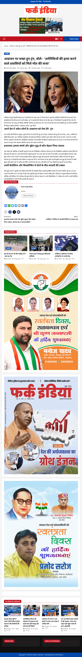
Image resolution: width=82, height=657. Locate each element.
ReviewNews (49, 655)
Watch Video (74, 39)
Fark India (8, 259)
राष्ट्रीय (32, 613)
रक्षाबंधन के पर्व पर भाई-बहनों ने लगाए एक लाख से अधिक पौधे (50, 621)
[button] (4, 39)
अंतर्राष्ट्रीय (7, 54)
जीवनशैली (34, 611)
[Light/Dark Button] (57, 39)
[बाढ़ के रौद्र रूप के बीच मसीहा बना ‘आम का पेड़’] (15, 243)
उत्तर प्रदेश (8, 611)
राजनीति (65, 613)
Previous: (20, 219)
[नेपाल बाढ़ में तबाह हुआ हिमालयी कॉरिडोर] (41, 243)
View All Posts (28, 195)
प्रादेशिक (14, 611)
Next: (62, 217)
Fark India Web (11, 68)
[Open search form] (61, 39)
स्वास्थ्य (8, 613)
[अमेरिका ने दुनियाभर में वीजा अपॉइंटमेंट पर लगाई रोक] (66, 243)
